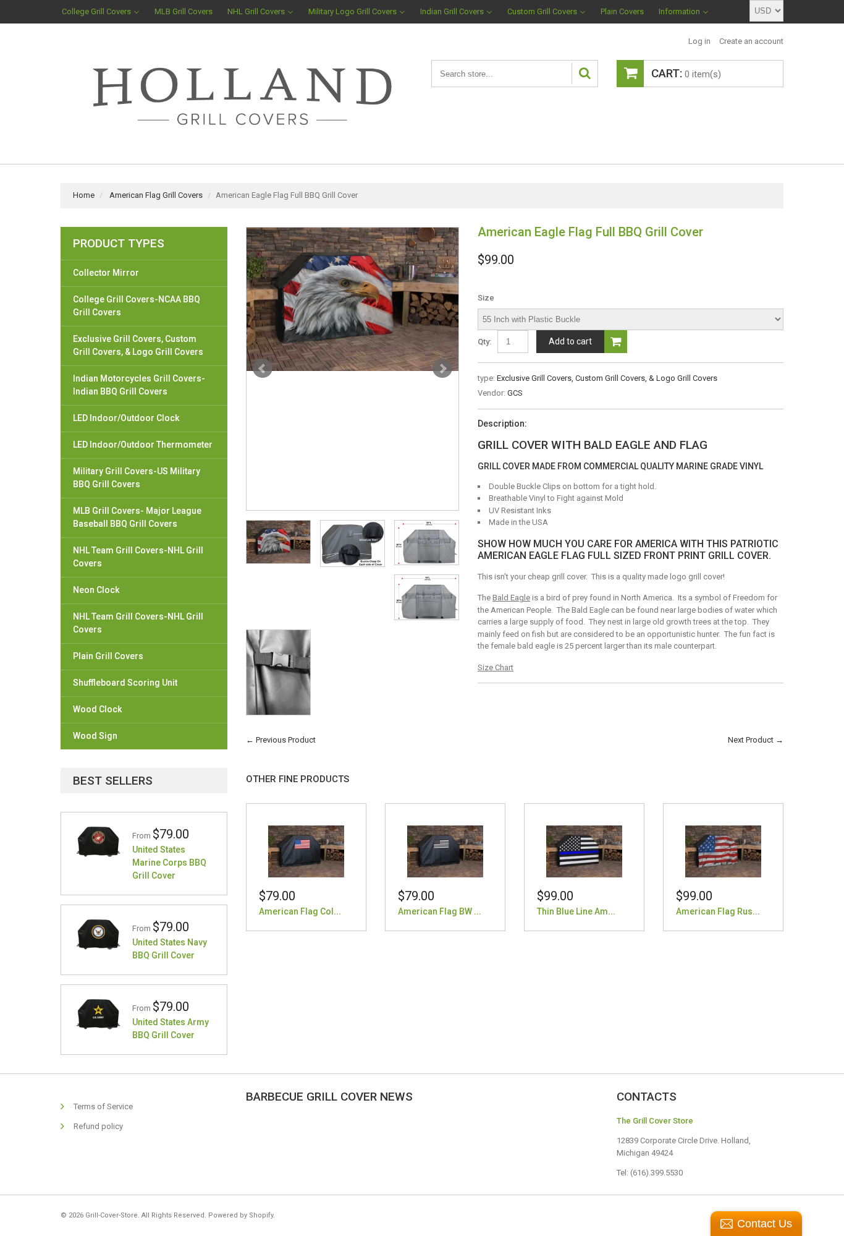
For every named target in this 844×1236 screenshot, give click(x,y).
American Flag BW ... (439, 911)
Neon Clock (96, 590)
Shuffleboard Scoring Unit (125, 683)
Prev (262, 368)
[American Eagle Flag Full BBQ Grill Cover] (352, 299)
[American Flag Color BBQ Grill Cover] (306, 851)
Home (84, 195)
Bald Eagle (511, 597)
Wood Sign (95, 736)
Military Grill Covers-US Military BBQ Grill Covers (136, 477)
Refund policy (98, 1126)
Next (442, 368)
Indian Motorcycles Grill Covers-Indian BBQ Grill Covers (139, 384)
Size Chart (495, 667)
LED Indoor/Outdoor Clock (126, 418)
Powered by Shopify (240, 1215)
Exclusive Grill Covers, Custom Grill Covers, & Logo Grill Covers (607, 378)
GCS (515, 393)
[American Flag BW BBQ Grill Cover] (445, 851)
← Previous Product (281, 739)
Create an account (751, 41)
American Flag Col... (300, 911)
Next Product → (755, 739)
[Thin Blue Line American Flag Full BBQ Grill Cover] (584, 851)
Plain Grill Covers (108, 656)
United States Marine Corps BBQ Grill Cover (169, 862)
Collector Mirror (106, 273)
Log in (699, 41)
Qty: (484, 341)
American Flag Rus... (718, 911)
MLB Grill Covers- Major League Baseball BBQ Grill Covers (137, 517)
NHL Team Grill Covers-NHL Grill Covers (138, 556)
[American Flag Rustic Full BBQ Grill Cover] (723, 851)
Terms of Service (103, 1106)
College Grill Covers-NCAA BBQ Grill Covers (136, 305)
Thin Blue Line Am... (576, 911)
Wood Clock (97, 709)
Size (486, 297)
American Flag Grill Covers (156, 195)
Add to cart (570, 341)
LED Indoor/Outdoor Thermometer (143, 445)
